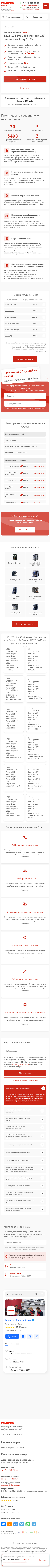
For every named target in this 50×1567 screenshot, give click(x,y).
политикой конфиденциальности (35, 408)
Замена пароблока (10, 317)
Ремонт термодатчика (12, 323)
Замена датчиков (10, 304)
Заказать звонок (25, 529)
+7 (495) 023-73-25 (30, 3)
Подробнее (25, 856)
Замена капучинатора (12, 329)
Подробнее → (39, 466)
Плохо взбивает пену (10, 495)
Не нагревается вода (12, 466)
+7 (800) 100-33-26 (30, 8)
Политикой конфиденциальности (25, 1249)
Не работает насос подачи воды (11, 473)
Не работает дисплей (9, 487)
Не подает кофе (10, 480)
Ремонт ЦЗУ (8, 336)
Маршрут (14, 1336)
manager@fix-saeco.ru (10, 1485)
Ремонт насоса (9, 311)
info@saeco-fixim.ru (10, 1479)
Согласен (42, 1560)
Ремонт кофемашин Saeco (12, 1447)
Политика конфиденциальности (24, 1543)
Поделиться (3, 1524)
